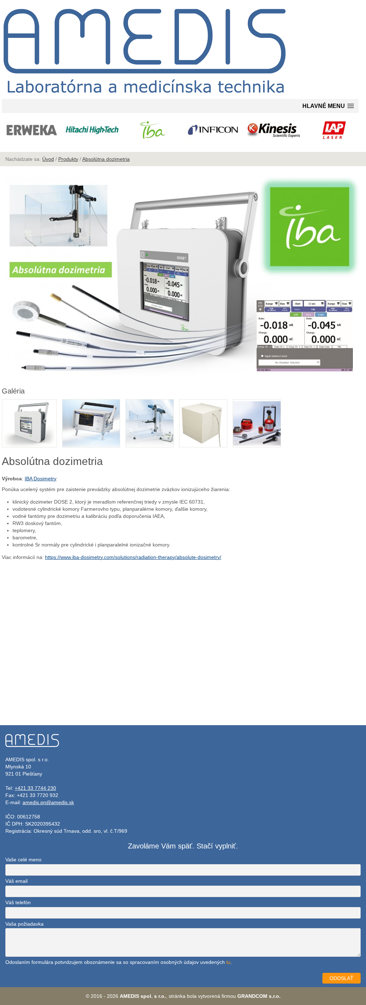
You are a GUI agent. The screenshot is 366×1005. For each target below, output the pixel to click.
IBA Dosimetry (40, 478)
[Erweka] (31, 130)
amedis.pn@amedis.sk (48, 802)
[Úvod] (145, 95)
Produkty (68, 159)
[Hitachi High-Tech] (92, 130)
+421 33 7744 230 (35, 788)
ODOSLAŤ (341, 978)
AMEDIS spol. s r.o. (143, 996)
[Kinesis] (273, 130)
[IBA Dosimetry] (152, 130)
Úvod (48, 159)
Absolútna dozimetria (106, 159)
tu (228, 962)
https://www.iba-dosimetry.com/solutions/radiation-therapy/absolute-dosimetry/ (133, 557)
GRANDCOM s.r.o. (259, 996)
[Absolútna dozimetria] (183, 376)
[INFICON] (213, 130)
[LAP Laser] (334, 130)
